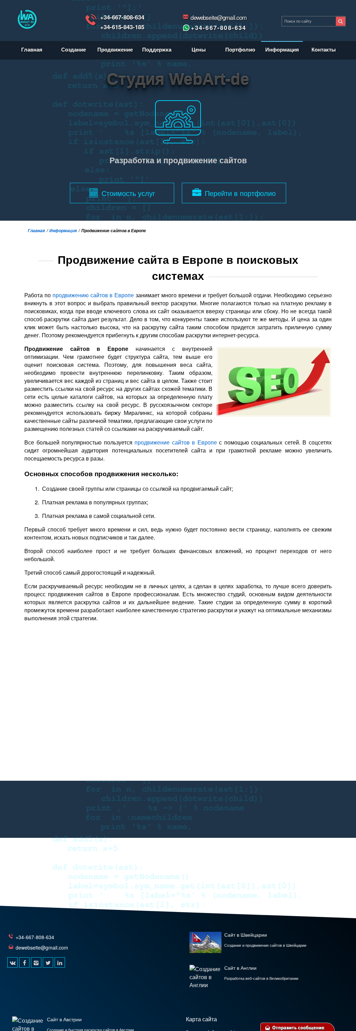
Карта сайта (201, 1019)
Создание (73, 49)
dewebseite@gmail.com (218, 17)
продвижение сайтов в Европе (176, 442)
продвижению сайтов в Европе (93, 295)
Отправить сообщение (297, 1027)
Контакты (324, 49)
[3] (340, 21)
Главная (31, 49)
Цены (199, 49)
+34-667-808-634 (122, 17)
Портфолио (240, 49)
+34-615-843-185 (122, 27)
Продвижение (115, 49)
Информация (282, 49)
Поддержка (156, 49)
